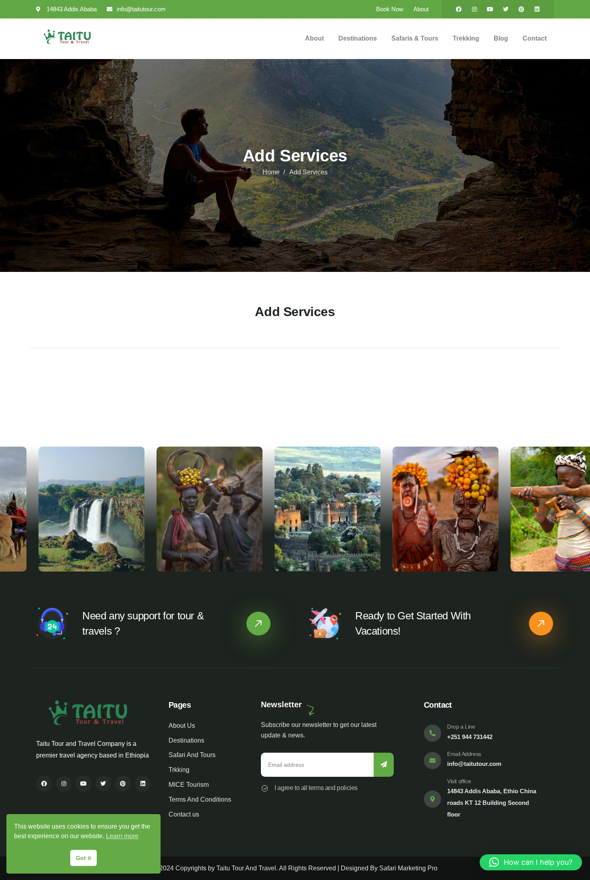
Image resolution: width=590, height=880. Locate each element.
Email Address (464, 754)
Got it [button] (83, 858)
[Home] (67, 37)
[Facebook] (459, 9)
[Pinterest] (521, 9)
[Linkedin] (537, 9)
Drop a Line (461, 726)
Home (271, 172)
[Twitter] (506, 9)
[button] (579, 513)
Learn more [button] (122, 836)
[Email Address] (432, 760)
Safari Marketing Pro (408, 868)
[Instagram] (474, 9)
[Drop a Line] (432, 733)
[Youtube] (490, 9)
